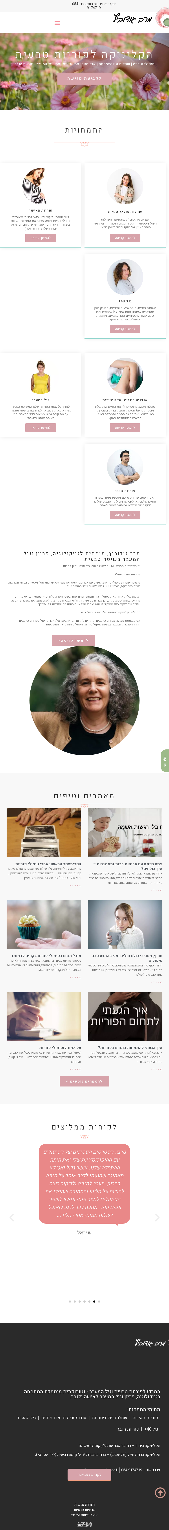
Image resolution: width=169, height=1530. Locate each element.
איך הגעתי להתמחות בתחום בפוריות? (130, 1048)
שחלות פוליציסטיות (109, 1418)
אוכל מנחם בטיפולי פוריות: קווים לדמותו (46, 956)
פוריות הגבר (128, 1429)
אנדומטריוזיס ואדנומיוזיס (63, 1418)
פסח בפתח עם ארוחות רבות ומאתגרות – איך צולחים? (127, 866)
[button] (57, 22)
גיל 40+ (151, 1429)
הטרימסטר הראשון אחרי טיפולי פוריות (48, 864)
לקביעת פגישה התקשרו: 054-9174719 (94, 6)
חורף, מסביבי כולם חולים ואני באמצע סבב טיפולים (127, 958)
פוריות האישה (145, 1418)
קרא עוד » (156, 890)
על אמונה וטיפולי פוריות (60, 1048)
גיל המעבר (26, 1418)
